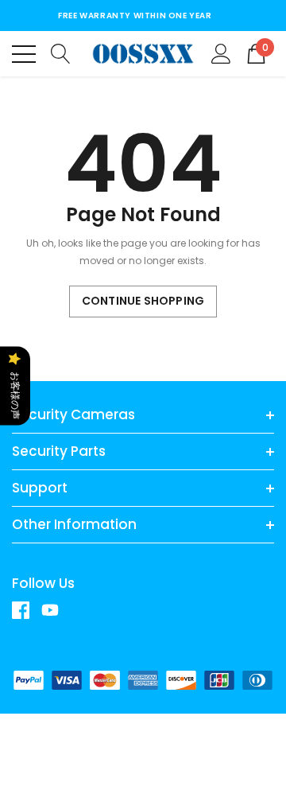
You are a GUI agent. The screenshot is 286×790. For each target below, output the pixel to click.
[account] (221, 53)
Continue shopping (143, 301)
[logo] (143, 53)
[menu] (24, 54)
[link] (26, 610)
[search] (61, 53)
